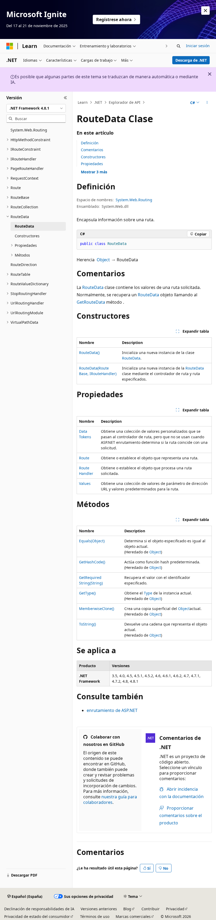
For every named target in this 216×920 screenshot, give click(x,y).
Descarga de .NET (191, 60)
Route (84, 457)
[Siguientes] (166, 46)
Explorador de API (124, 102)
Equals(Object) (92, 540)
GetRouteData (91, 302)
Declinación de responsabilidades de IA (39, 908)
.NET (98, 102)
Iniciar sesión (198, 45)
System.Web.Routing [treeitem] (29, 129)
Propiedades (92, 163)
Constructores (93, 156)
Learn (83, 102)
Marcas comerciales (133, 916)
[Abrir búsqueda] (178, 46)
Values (85, 483)
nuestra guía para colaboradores (110, 799)
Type (148, 593)
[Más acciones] (207, 102)
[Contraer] (65, 98)
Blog (127, 908)
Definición (90, 142)
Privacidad (175, 908)
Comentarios (92, 149)
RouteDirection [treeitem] (24, 264)
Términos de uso (94, 916)
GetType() (87, 593)
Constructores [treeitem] (27, 235)
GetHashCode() (92, 561)
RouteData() (89, 352)
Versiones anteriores (99, 908)
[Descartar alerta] (205, 10)
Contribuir (150, 908)
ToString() (87, 624)
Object (103, 260)
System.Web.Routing (134, 199)
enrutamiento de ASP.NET (112, 710)
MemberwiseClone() (96, 608)
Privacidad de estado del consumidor (37, 916)
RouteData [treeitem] (24, 226)
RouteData (93, 287)
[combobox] (36, 108)
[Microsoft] (9, 46)
